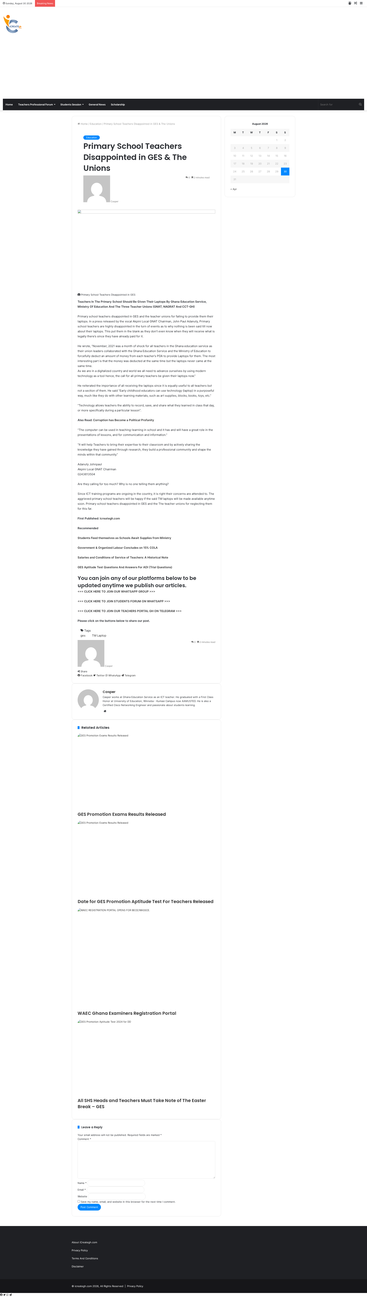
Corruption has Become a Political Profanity (123, 420)
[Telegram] (10, 1294)
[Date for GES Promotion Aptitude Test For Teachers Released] (146, 859)
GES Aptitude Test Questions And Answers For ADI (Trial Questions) (125, 567)
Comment (84, 1138)
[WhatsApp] (7, 1294)
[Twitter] (4, 1294)
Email (82, 1189)
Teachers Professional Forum (35, 104)
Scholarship (118, 104)
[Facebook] (1, 1294)
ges (82, 635)
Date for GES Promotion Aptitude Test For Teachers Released (146, 901)
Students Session (70, 104)
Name (82, 1183)
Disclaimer (78, 1266)
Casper (114, 201)
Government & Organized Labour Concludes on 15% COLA (118, 547)
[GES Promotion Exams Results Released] (146, 772)
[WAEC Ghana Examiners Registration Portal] (146, 959)
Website (82, 1196)
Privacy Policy (80, 1250)
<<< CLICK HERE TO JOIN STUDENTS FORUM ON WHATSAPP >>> (124, 601)
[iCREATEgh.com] (12, 24)
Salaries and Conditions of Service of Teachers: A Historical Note (123, 557)
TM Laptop (99, 635)
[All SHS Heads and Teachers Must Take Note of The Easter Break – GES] (146, 1058)
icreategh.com (110, 518)
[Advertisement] (183, 70)
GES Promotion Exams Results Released (122, 814)
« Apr (234, 189)
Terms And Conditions (85, 1258)
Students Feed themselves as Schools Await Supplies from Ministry (124, 538)
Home (9, 104)
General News (97, 104)
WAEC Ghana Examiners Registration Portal (127, 1013)
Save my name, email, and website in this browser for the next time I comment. (128, 1201)
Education (96, 123)
